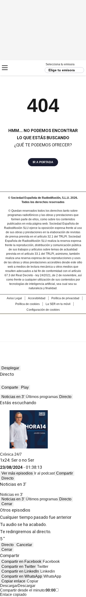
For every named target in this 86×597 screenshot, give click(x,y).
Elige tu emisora (61, 70)
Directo (65, 397)
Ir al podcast (44, 473)
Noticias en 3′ (12, 397)
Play (25, 387)
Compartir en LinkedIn (20, 571)
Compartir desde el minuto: (27, 590)
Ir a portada (43, 162)
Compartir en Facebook (21, 561)
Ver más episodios (17, 473)
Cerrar (6, 504)
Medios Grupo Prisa (43, 336)
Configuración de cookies (43, 309)
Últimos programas (42, 397)
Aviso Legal (14, 298)
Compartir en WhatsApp (21, 576)
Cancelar (24, 545)
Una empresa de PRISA (43, 325)
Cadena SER (21, 68)
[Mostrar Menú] (5, 67)
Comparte (9, 387)
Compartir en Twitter (18, 566)
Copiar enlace (13, 581)
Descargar (9, 586)
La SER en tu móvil (58, 304)
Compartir (64, 473)
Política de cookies (27, 304)
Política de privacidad (65, 298)
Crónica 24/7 (11, 454)
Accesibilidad (36, 298)
